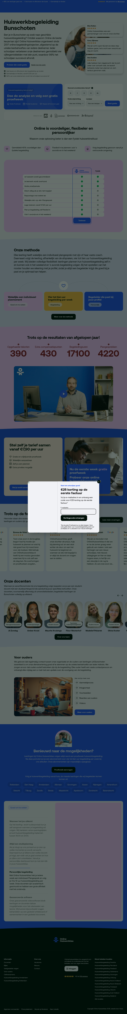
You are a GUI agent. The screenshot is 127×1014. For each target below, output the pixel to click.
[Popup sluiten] (98, 481)
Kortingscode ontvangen (74, 518)
